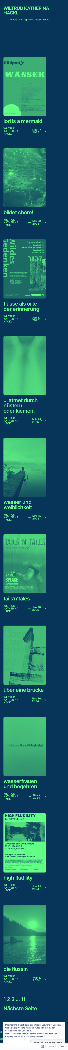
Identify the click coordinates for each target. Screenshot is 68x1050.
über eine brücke (23, 690)
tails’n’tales (16, 598)
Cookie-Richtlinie (36, 1036)
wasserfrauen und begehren (20, 784)
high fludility (17, 877)
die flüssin (15, 969)
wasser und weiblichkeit (17, 504)
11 (23, 999)
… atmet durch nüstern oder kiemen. (20, 405)
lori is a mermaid (22, 121)
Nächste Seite (20, 1008)
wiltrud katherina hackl (26, 10)
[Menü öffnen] (63, 13)
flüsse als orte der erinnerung (21, 306)
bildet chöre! (18, 212)
